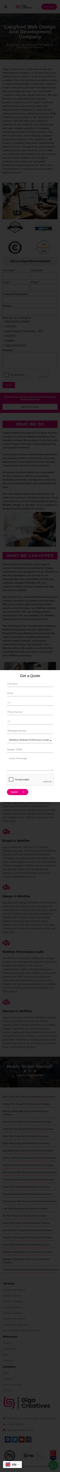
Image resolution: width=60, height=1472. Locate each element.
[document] (30, 736)
